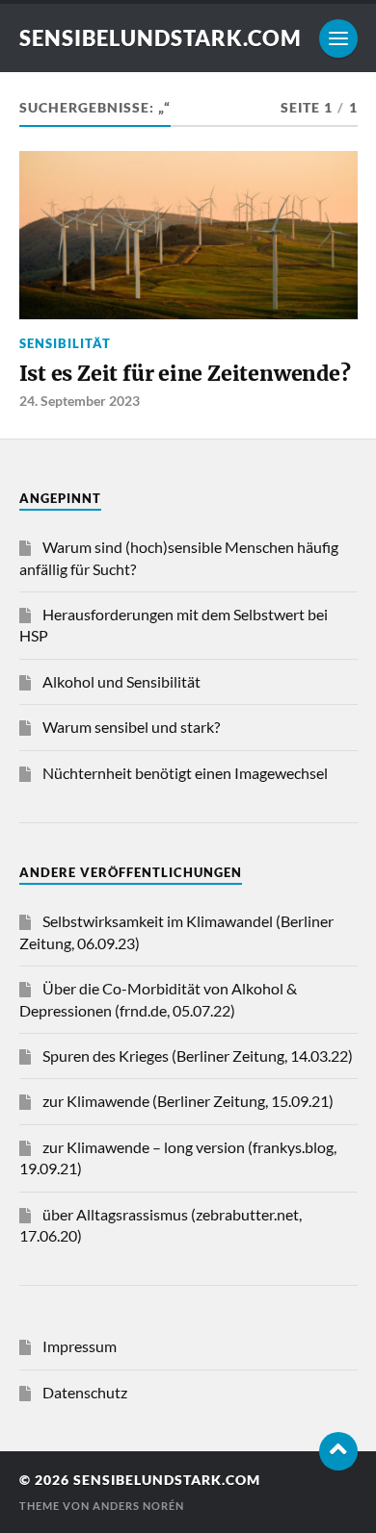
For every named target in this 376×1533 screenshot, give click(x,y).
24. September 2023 (79, 400)
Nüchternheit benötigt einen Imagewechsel (185, 773)
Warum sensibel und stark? (131, 726)
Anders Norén (138, 1505)
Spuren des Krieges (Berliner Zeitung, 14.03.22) (197, 1055)
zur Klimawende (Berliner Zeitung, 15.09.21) (188, 1101)
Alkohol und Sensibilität (121, 681)
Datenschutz (84, 1392)
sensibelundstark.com (160, 38)
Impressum (79, 1346)
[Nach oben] (338, 1451)
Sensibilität (65, 343)
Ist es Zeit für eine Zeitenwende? (185, 374)
